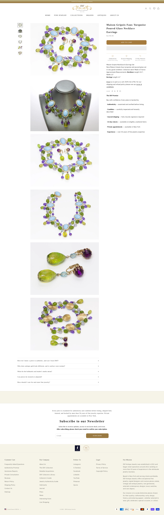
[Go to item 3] (20, 36)
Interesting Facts (45, 498)
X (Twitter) (77, 468)
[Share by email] (120, 91)
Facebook (76, 471)
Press (41, 492)
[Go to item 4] (20, 42)
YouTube (76, 478)
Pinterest (76, 481)
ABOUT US (114, 15)
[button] (126, 48)
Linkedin (76, 474)
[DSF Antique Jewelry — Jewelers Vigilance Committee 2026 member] (86, 448)
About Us (42, 464)
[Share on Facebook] (112, 91)
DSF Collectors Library (47, 474)
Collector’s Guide (45, 478)
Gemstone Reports (11, 471)
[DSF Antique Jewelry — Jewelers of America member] (77, 448)
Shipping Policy (10, 485)
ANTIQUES (101, 15)
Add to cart (126, 42)
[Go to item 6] (20, 53)
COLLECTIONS (76, 15)
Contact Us (8, 488)
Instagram (77, 464)
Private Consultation (12, 474)
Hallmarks (43, 485)
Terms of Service (102, 468)
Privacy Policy (101, 464)
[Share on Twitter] (115, 91)
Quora (75, 485)
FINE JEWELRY (60, 15)
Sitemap (7, 492)
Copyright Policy (102, 471)
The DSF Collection (46, 468)
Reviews (7, 478)
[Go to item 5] (20, 48)
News (41, 495)
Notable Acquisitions (46, 471)
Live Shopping (44, 502)
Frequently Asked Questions (14, 464)
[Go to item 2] (20, 31)
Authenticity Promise (12, 468)
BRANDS (89, 15)
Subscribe (97, 435)
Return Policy (9, 481)
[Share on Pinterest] (117, 91)
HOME (47, 15)
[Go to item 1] (20, 25)
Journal (42, 488)
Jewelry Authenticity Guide (48, 481)
